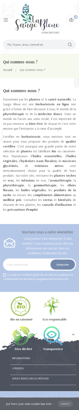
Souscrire (63, 264)
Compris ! (65, 403)
